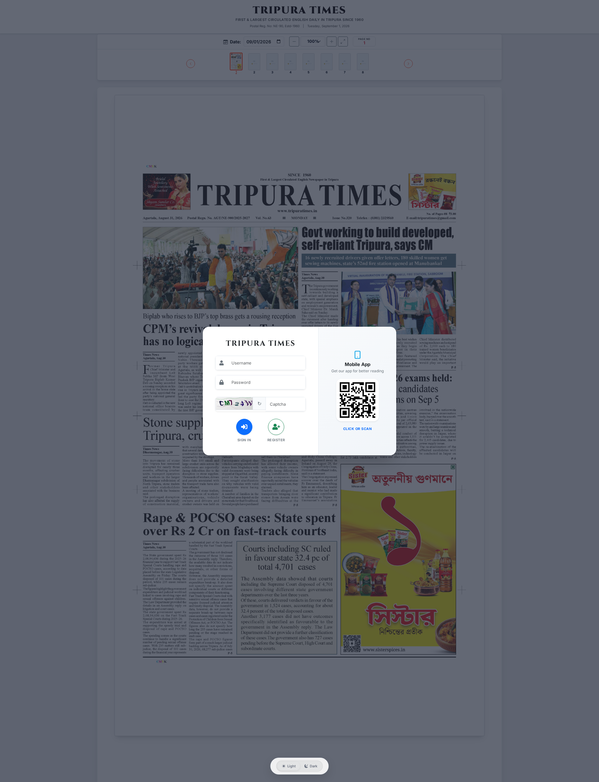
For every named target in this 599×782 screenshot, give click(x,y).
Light (291, 766)
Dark (313, 766)
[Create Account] (276, 427)
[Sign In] (244, 427)
